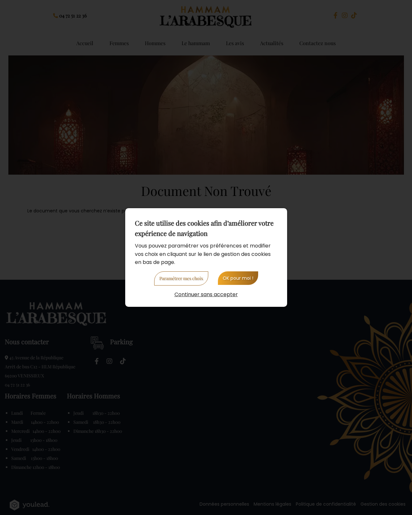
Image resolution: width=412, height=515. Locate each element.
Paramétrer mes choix (181, 278)
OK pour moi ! (238, 278)
